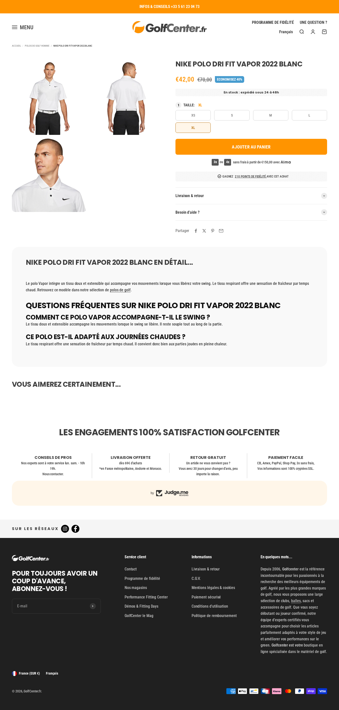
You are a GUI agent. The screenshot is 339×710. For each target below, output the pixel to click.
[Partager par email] (221, 231)
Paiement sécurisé (206, 597)
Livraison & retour (206, 569)
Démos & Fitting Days (141, 606)
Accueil (16, 45)
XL (193, 128)
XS (193, 115)
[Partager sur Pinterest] (212, 231)
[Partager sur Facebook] (196, 231)
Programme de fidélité (273, 22)
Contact (131, 569)
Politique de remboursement (214, 615)
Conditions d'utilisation (210, 606)
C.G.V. (196, 578)
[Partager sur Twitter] (204, 231)
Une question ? (313, 22)
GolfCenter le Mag (139, 615)
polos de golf (120, 290)
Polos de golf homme (37, 45)
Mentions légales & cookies (213, 587)
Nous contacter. (53, 474)
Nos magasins (136, 587)
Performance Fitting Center (146, 597)
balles (296, 600)
